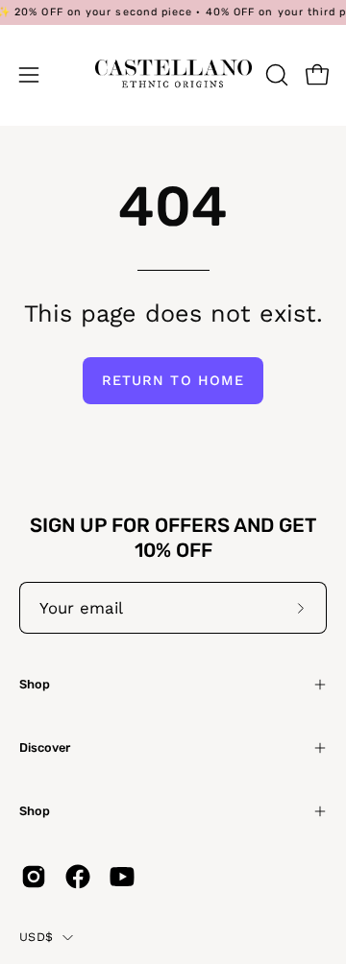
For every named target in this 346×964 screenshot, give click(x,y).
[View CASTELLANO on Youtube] (122, 876)
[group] (173, 12)
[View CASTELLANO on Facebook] (77, 876)
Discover (44, 747)
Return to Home (173, 380)
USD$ (36, 936)
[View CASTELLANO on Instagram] (33, 876)
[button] (274, 74)
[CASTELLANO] (173, 74)
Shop (34, 684)
